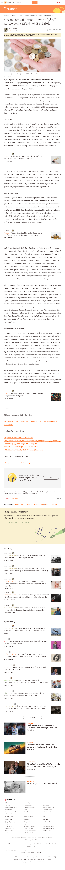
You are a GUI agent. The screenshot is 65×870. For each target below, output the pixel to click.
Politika (6, 667)
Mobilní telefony (22, 850)
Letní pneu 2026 (47, 821)
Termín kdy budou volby (11, 811)
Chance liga (46, 805)
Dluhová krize (53, 504)
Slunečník (36, 844)
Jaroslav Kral (13, 28)
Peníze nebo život (39, 504)
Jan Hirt (26, 809)
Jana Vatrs (6, 677)
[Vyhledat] (34, 2)
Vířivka (35, 846)
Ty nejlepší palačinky (10, 821)
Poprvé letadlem (28, 824)
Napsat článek (50, 477)
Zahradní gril (30, 846)
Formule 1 (45, 814)
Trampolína (30, 844)
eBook (50, 29)
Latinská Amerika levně (30, 830)
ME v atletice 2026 (47, 811)
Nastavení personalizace (44, 859)
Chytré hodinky (30, 852)
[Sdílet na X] (60, 498)
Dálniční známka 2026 (48, 824)
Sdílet (56, 29)
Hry (5, 641)
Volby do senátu (9, 814)
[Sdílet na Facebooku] (58, 498)
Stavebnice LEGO (31, 850)
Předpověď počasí (32, 837)
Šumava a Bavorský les (29, 826)
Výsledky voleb (8, 809)
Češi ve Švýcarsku (28, 828)
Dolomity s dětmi (28, 833)
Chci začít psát (13, 522)
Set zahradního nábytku (52, 844)
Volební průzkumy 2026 (11, 807)
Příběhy (6, 693)
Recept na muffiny (9, 824)
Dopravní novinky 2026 (48, 826)
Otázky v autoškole (47, 830)
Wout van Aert (27, 814)
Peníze (17, 504)
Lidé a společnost (10, 581)
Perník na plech (9, 833)
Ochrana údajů (52, 857)
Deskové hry (55, 850)
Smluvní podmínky (28, 857)
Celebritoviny (7, 690)
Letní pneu (48, 850)
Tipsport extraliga (47, 809)
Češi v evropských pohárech (32, 840)
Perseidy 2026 (41, 837)
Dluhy (46, 504)
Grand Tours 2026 (28, 816)
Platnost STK (46, 833)
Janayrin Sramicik (8, 703)
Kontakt (44, 857)
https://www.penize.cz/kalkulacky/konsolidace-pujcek (24, 463)
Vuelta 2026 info (28, 805)
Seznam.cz (59, 2)
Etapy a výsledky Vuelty (29, 807)
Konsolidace (29, 504)
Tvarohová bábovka (9, 828)
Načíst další (32, 717)
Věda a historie (9, 555)
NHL (44, 816)
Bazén (15, 844)
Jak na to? (27, 522)
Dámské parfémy (40, 850)
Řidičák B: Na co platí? (48, 828)
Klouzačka (42, 844)
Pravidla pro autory (19, 859)
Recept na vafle (9, 830)
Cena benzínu (49, 837)
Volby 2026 (7, 805)
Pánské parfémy (39, 852)
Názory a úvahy (9, 680)
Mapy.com (23, 837)
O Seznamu (18, 857)
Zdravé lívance (8, 826)
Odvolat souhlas (31, 859)
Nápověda (38, 857)
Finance (6, 156)
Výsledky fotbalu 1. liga (48, 807)
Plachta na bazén (22, 844)
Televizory (23, 852)
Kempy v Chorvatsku (29, 821)
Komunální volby (9, 816)
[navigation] (2, 2)
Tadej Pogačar (27, 811)
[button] (32, 55)
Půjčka (22, 504)
